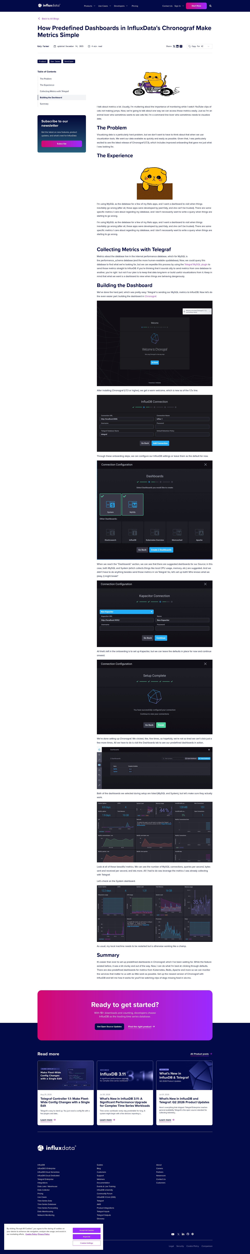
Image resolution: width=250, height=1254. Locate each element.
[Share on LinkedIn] (177, 46)
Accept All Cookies (87, 1230)
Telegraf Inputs (103, 1211)
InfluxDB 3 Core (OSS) (106, 1197)
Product (42, 61)
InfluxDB (41, 1164)
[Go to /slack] (192, 1234)
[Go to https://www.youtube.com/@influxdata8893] (173, 1234)
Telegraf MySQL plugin (196, 264)
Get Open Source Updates (109, 1026)
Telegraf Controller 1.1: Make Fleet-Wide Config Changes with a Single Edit (65, 1102)
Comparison (207, 1246)
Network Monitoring (46, 1215)
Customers (101, 1172)
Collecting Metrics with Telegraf (54, 91)
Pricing (135, 5)
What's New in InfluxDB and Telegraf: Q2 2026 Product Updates (184, 1100)
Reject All (86, 1236)
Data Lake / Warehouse (47, 1186)
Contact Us (167, 5)
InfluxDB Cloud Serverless (49, 1172)
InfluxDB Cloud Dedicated (49, 1175)
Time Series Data (45, 1200)
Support (100, 1175)
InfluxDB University (105, 1190)
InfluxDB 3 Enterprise (46, 1168)
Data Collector (44, 1190)
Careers (159, 1168)
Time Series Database (47, 1204)
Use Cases (55, 61)
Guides (100, 1164)
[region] (53, 1237)
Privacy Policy (43, 1234)
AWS (99, 1204)
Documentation (103, 1182)
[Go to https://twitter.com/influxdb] (177, 1234)
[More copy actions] (208, 46)
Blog (99, 1168)
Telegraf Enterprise (45, 1179)
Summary (44, 103)
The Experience (47, 84)
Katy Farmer (43, 46)
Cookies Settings (86, 1243)
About (158, 1164)
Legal (171, 1246)
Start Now (196, 5)
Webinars (101, 1179)
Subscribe (61, 143)
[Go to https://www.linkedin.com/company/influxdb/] (183, 1234)
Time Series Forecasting (48, 1208)
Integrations (43, 1182)
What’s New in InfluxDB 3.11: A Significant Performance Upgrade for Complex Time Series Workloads (125, 1102)
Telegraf (100, 1200)
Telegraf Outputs (104, 1215)
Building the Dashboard (51, 97)
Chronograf (150, 296)
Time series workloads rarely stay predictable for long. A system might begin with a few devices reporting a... (122, 1112)
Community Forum (104, 1193)
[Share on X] (174, 46)
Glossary (100, 1218)
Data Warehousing (45, 1211)
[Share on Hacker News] (181, 46)
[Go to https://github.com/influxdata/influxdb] (188, 1234)
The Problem (46, 78)
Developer (69, 61)
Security (180, 1246)
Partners (159, 1172)
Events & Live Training (106, 1186)
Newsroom (161, 1175)
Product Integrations (105, 1208)
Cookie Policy (192, 1246)
